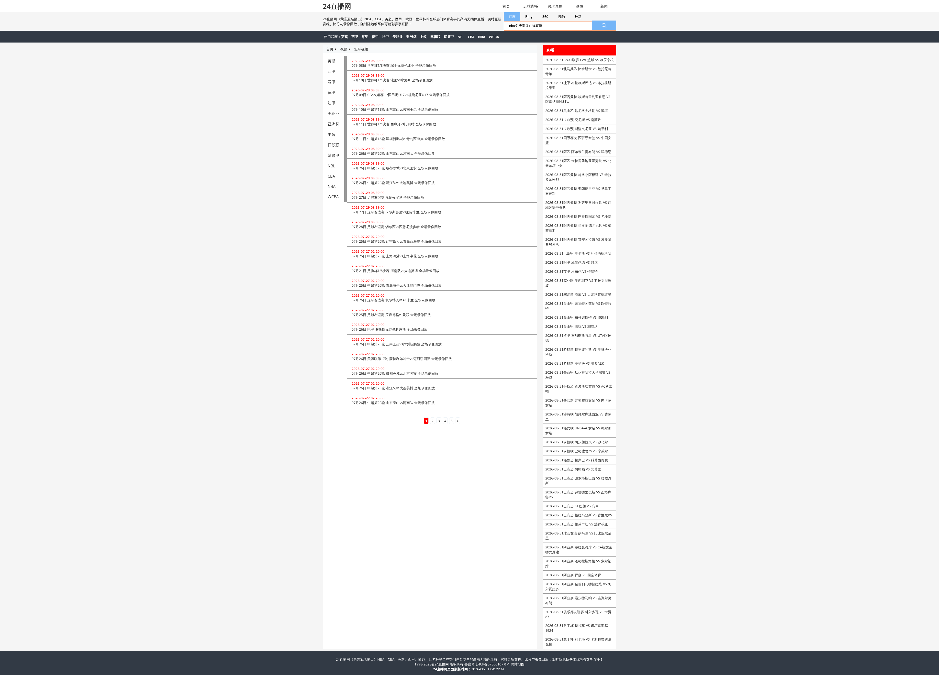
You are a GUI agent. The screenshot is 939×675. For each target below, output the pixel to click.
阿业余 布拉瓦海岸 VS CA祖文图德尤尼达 (578, 549)
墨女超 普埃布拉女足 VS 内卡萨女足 (578, 402)
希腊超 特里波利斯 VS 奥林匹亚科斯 (578, 352)
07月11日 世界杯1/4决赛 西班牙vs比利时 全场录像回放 (394, 124)
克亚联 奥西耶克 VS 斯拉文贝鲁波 (578, 283)
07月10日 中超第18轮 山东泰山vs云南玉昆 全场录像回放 (395, 109)
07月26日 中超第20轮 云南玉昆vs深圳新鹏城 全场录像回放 (397, 344)
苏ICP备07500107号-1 (493, 664)
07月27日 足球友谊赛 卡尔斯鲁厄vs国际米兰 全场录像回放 (396, 212)
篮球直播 (555, 6)
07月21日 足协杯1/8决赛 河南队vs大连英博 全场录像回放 (395, 270)
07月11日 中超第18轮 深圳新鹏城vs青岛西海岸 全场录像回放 (398, 138)
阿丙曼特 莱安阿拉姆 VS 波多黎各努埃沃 (578, 242)
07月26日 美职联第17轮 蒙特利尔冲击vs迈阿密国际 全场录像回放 (402, 358)
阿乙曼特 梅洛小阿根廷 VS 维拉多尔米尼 (578, 177)
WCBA (494, 36)
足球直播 (530, 6)
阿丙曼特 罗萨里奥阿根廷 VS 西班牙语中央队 (578, 205)
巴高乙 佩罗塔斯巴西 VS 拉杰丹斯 (578, 480)
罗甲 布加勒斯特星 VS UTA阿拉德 (578, 338)
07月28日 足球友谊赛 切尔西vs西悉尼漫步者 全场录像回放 (396, 226)
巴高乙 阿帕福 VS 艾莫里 (573, 469)
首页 (506, 6)
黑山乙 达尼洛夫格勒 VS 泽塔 (576, 110)
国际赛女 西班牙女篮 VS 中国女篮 (578, 140)
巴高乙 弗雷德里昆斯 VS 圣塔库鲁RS (578, 494)
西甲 (354, 36)
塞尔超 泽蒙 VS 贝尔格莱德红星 (578, 294)
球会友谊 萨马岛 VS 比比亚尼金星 (578, 535)
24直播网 (337, 6)
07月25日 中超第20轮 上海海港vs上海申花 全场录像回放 (395, 256)
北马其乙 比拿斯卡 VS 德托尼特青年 (578, 71)
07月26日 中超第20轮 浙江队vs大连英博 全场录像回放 (393, 182)
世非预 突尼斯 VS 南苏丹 (573, 119)
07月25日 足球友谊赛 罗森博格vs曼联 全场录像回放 (391, 314)
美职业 (397, 36)
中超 (423, 36)
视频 (343, 49)
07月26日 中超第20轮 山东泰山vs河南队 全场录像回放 (393, 153)
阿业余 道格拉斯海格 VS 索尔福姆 (578, 563)
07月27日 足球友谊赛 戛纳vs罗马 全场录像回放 (388, 197)
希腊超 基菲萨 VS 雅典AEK (574, 363)
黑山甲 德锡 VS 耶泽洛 (571, 326)
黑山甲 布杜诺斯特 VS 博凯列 (576, 317)
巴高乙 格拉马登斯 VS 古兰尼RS (578, 515)
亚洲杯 (411, 36)
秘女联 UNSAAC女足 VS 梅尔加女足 (578, 430)
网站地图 (518, 664)
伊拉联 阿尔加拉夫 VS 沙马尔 (576, 442)
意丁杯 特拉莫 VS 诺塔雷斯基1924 (576, 628)
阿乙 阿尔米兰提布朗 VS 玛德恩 (578, 151)
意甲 (365, 36)
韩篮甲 (449, 36)
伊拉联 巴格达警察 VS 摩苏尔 (576, 451)
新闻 (604, 6)
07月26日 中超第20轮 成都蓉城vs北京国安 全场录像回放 (395, 168)
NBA (481, 36)
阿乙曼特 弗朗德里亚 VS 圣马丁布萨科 (578, 191)
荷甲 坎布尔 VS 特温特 (571, 271)
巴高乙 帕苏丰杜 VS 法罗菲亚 (576, 524)
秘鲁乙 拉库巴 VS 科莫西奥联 (576, 460)
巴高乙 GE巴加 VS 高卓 (572, 506)
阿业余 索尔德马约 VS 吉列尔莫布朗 (578, 600)
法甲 (385, 36)
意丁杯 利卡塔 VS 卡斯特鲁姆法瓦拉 (578, 641)
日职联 (435, 36)
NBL (461, 36)
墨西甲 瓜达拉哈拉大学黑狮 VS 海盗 (577, 375)
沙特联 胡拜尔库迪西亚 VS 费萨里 (578, 416)
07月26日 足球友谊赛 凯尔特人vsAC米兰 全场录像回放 (393, 300)
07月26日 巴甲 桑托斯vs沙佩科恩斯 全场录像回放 (389, 329)
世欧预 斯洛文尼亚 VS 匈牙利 (576, 128)
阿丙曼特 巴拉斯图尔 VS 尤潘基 (578, 216)
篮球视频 (361, 49)
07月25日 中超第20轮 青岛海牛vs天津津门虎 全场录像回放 (397, 285)
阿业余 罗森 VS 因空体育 (573, 575)
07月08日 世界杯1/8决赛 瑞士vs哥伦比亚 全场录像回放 (394, 65)
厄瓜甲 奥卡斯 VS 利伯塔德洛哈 (578, 253)
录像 (579, 6)
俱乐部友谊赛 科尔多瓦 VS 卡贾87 (578, 614)
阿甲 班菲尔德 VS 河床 (571, 262)
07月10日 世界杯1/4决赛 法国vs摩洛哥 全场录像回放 (392, 80)
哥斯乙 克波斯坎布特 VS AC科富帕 (578, 388)
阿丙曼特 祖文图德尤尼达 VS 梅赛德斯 (578, 228)
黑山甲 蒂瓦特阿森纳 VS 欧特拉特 (578, 306)
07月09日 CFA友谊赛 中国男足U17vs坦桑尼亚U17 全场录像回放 (401, 94)
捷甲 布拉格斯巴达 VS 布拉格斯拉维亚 (578, 85)
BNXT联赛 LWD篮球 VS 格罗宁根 (579, 59)
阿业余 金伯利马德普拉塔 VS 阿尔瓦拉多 (578, 586)
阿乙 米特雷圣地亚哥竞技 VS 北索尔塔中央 (578, 163)
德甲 (375, 36)
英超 (344, 36)
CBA (471, 36)
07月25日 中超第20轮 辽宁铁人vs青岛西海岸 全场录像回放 (397, 241)
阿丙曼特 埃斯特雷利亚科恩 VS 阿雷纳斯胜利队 (577, 99)
